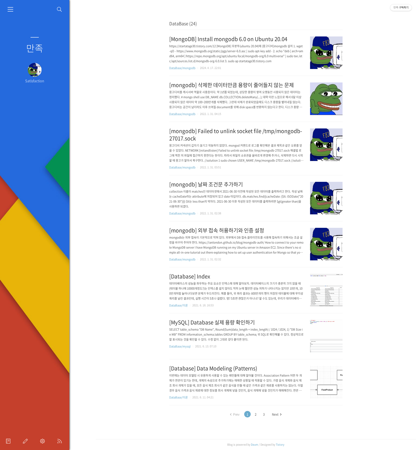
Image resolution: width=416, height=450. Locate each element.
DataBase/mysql (180, 346)
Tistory (280, 445)
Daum (254, 445)
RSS (60, 441)
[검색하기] (59, 9)
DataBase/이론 (178, 305)
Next (275, 414)
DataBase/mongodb (182, 68)
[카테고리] (10, 9)
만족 (34, 48)
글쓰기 (26, 441)
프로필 (9, 441)
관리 (43, 441)
